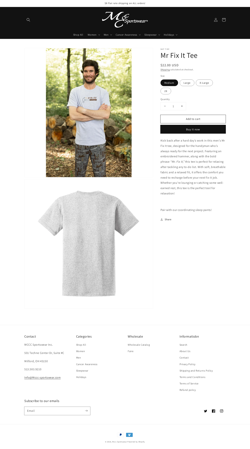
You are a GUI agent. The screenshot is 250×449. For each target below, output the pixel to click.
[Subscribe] (86, 411)
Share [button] (168, 219)
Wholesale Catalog (139, 344)
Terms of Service (189, 383)
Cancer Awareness (87, 364)
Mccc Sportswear (119, 442)
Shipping (165, 69)
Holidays (81, 377)
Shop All (81, 344)
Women (80, 351)
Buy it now (193, 129)
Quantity (165, 99)
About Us (185, 351)
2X (165, 91)
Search (184, 344)
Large (187, 82)
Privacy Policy (187, 364)
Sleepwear (82, 370)
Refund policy (188, 390)
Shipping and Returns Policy (196, 370)
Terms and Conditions (193, 377)
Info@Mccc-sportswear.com (42, 377)
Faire (131, 351)
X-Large (204, 82)
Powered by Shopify (136, 442)
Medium (169, 82)
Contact (184, 357)
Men (78, 357)
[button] (28, 20)
